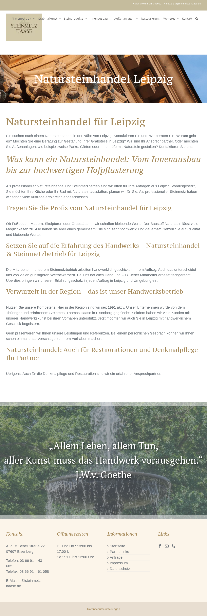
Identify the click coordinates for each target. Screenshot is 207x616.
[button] (196, 19)
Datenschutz (120, 569)
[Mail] (167, 546)
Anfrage (116, 557)
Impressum (119, 563)
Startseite (117, 546)
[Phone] (173, 546)
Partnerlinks (119, 552)
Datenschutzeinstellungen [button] (103, 609)
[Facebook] (160, 546)
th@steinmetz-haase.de (188, 3)
